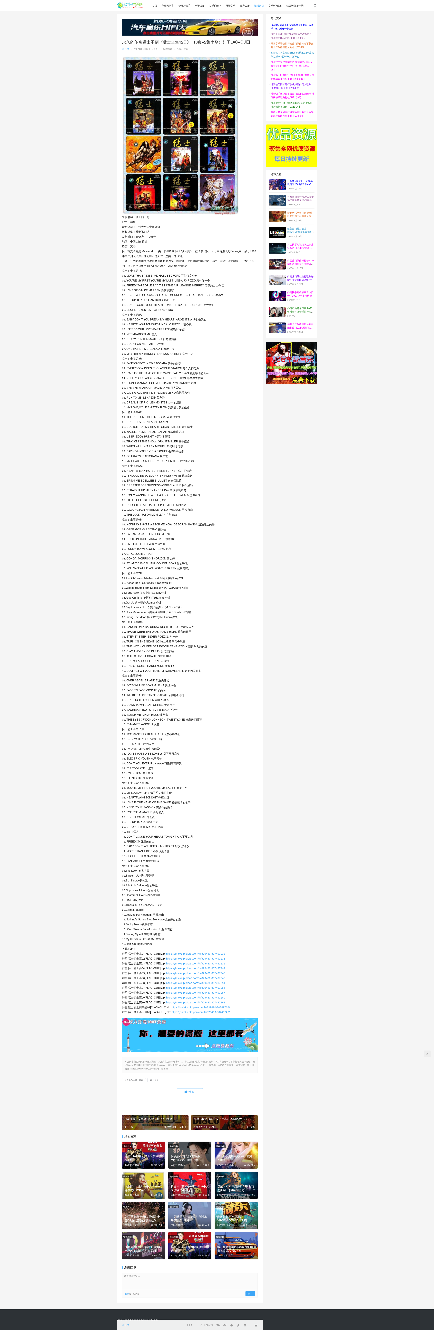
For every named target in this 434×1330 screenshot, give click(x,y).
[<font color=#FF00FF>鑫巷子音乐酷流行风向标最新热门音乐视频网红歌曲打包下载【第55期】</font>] (277, 324)
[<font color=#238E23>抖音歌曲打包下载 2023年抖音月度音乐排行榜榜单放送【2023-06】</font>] (277, 308)
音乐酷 (125, 49)
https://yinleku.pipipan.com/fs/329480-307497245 (195, 973)
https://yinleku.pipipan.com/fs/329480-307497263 (195, 1002)
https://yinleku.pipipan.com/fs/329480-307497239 (195, 963)
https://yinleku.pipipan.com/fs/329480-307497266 (201, 1007)
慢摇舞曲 (259, 5)
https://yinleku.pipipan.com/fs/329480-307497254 (195, 988)
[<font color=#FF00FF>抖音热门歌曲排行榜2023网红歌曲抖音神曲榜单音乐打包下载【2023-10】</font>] (277, 260)
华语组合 (199, 5)
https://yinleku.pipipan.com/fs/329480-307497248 (195, 978)
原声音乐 (245, 5)
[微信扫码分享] (218, 1325)
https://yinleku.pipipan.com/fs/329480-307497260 (195, 997)
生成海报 (208, 1325)
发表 (250, 1293)
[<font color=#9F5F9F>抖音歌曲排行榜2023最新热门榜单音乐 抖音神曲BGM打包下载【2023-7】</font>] (277, 197)
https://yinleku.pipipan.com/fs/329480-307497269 (201, 1012)
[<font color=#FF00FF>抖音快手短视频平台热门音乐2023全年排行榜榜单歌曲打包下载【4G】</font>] (277, 292)
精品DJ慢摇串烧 (294, 5)
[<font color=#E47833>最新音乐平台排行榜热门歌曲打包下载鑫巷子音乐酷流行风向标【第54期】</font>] (277, 213)
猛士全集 (154, 1080)
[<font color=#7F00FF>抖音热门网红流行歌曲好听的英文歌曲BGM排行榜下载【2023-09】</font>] (277, 276)
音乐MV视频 (275, 5)
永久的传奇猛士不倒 (134, 1080)
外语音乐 (230, 5)
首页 (154, 5)
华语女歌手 (184, 5)
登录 (127, 1293)
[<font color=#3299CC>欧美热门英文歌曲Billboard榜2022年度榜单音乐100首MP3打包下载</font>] (277, 229)
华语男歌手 (168, 5)
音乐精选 (214, 5)
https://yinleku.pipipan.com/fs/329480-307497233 (195, 953)
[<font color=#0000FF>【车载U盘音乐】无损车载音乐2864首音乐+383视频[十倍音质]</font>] (277, 181)
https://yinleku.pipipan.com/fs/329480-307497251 (195, 983)
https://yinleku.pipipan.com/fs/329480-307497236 (195, 958)
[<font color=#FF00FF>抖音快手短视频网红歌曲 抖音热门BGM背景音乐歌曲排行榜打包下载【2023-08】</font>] (277, 244)
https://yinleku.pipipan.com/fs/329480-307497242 (195, 968)
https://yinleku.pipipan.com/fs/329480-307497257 (195, 992)
